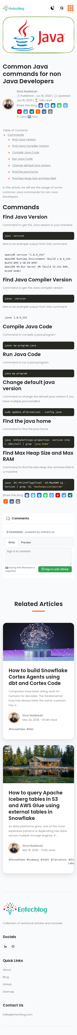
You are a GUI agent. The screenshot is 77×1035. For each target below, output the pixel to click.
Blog (6, 977)
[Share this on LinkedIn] (53, 105)
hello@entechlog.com (18, 1014)
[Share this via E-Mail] (50, 111)
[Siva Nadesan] (8, 104)
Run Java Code (22, 159)
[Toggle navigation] (70, 8)
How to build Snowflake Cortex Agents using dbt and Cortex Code (38, 676)
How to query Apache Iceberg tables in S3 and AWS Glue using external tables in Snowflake (36, 805)
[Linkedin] (5, 946)
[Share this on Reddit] (25, 111)
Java (23, 116)
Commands (15, 135)
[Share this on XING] (32, 111)
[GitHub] (13, 946)
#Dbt (29, 729)
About (7, 970)
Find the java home (25, 172)
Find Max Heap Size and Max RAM (34, 178)
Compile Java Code (25, 152)
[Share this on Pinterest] (19, 111)
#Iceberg (32, 860)
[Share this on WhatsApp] (59, 105)
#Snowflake (17, 729)
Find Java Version (24, 139)
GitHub (7, 984)
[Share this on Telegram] (65, 105)
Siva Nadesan (27, 91)
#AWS (44, 860)
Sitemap (8, 992)
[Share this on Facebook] (40, 105)
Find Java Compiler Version (30, 146)
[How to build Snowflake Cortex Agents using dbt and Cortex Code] (38, 642)
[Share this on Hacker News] (38, 111)
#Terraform (58, 860)
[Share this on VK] (44, 111)
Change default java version (31, 165)
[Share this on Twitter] (47, 105)
